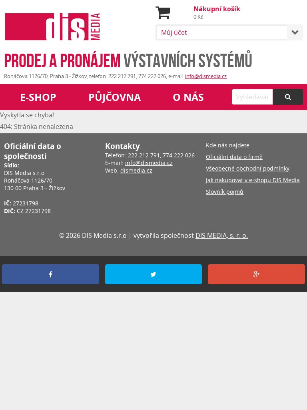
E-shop (38, 97)
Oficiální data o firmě (234, 157)
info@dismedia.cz (206, 76)
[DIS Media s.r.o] (52, 28)
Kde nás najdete (227, 145)
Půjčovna (114, 97)
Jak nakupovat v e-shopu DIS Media (253, 180)
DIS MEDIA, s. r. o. (221, 235)
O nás (188, 97)
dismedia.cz (136, 170)
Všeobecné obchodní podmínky (247, 168)
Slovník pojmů (224, 191)
